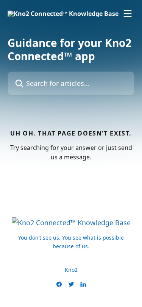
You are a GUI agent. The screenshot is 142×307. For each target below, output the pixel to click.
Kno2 (71, 269)
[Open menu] (127, 13)
